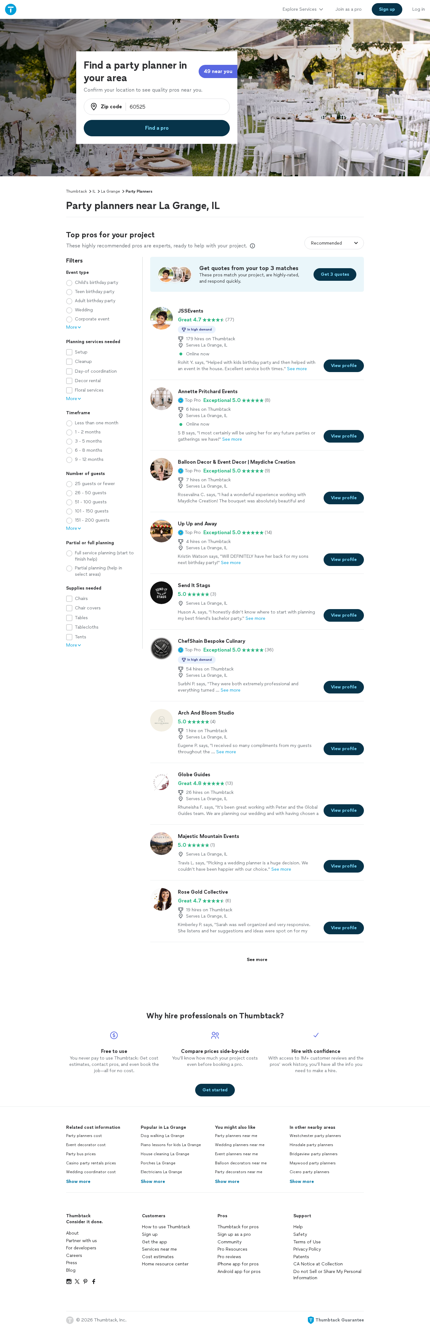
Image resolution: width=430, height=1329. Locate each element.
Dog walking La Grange (162, 1136)
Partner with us (81, 1240)
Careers (74, 1255)
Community (229, 1242)
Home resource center (165, 1264)
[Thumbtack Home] (10, 9)
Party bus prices (81, 1154)
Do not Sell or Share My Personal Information (327, 1275)
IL (94, 191)
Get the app (154, 1242)
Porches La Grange (158, 1163)
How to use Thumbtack (166, 1227)
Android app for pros (239, 1271)
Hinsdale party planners (311, 1145)
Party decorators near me (238, 1172)
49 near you (218, 71)
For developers (81, 1248)
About (72, 1233)
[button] (189, 400)
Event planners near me (236, 1154)
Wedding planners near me (239, 1145)
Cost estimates (158, 1256)
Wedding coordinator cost (91, 1172)
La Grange (110, 191)
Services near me (159, 1249)
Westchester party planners (315, 1136)
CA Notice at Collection (318, 1264)
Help (298, 1227)
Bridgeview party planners (313, 1154)
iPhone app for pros (238, 1264)
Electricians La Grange (161, 1172)
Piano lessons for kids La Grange (171, 1145)
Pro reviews (229, 1256)
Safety (300, 1234)
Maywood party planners (313, 1163)
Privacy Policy (307, 1249)
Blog (71, 1270)
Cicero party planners (309, 1172)
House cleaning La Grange (165, 1154)
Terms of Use (307, 1242)
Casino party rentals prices (91, 1163)
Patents (301, 1256)
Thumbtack (76, 191)
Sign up (150, 1234)
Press (71, 1262)
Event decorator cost (86, 1145)
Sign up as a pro (234, 1234)
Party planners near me (236, 1136)
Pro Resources (232, 1249)
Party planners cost (84, 1136)
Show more (78, 1181)
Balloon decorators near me (241, 1163)
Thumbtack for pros (238, 1227)
